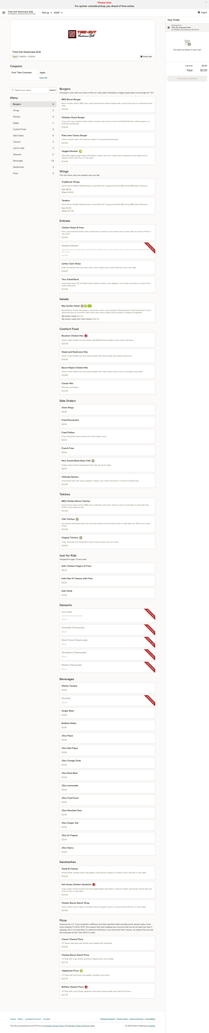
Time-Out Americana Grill (20, 12)
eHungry (151, 1026)
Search (52, 90)
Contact (46, 1019)
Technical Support (107, 1019)
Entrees (33, 116)
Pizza (33, 173)
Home (13, 1019)
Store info (147, 56)
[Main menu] (4, 13)
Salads (33, 123)
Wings (33, 110)
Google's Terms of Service (79, 1026)
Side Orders (33, 135)
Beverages (33, 160)
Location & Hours (33, 1019)
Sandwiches (33, 167)
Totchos (33, 142)
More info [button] (43, 77)
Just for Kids (33, 148)
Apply (42, 72)
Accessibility (150, 1019)
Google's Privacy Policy (54, 1026)
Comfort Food (33, 129)
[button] (206, 2)
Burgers (33, 104)
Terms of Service (136, 1019)
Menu (20, 1019)
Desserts (33, 154)
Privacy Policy (122, 1019)
